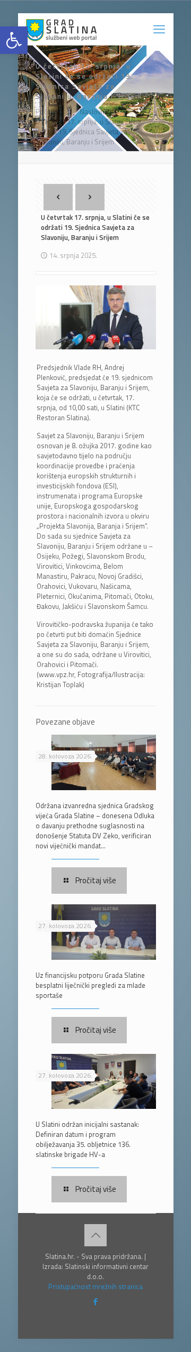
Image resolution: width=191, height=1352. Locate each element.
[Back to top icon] (95, 1235)
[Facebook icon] (96, 1301)
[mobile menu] (159, 29)
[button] (14, 40)
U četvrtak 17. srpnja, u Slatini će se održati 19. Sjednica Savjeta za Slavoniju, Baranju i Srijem (88, 131)
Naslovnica (96, 111)
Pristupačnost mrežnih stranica (95, 1286)
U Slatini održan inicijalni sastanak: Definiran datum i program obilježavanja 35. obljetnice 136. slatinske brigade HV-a (87, 1139)
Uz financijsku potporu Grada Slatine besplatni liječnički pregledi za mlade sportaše (90, 985)
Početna (48, 111)
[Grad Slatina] (61, 29)
